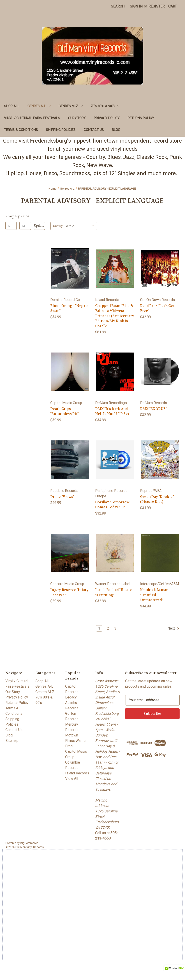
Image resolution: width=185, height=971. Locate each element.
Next (171, 628)
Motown (71, 735)
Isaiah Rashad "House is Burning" (113, 592)
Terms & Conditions (21, 130)
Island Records (77, 773)
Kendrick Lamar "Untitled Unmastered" (154, 595)
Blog (116, 130)
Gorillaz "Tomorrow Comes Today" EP (112, 505)
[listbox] (81, 226)
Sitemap (11, 740)
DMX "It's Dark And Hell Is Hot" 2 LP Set (112, 411)
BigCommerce (29, 843)
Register (156, 6)
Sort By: (58, 226)
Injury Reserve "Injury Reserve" (69, 592)
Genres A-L (37, 106)
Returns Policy (141, 118)
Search (118, 6)
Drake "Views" (62, 496)
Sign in (136, 6)
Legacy (71, 697)
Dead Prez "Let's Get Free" (157, 308)
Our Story (77, 118)
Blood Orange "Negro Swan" (69, 308)
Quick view (69, 264)
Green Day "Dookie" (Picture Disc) (157, 499)
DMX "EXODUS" (153, 409)
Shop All (11, 106)
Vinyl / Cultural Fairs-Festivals (32, 118)
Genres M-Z (68, 106)
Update (39, 226)
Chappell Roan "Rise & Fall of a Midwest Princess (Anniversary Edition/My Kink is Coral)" (114, 315)
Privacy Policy (107, 118)
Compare (68, 273)
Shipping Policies (61, 130)
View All (71, 778)
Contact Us (94, 130)
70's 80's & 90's (103, 106)
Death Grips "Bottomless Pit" (64, 411)
